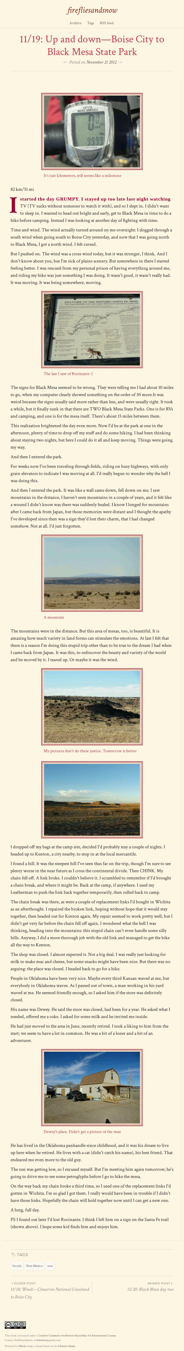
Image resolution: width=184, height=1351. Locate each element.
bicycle (17, 1266)
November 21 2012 (101, 62)
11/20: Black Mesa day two (150, 1286)
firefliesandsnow (92, 10)
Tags (90, 23)
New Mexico (34, 1266)
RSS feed (107, 23)
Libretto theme (66, 1346)
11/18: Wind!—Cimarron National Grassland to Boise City (50, 1290)
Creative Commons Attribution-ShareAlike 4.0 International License (77, 1335)
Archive (75, 23)
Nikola (22, 1346)
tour (50, 1266)
